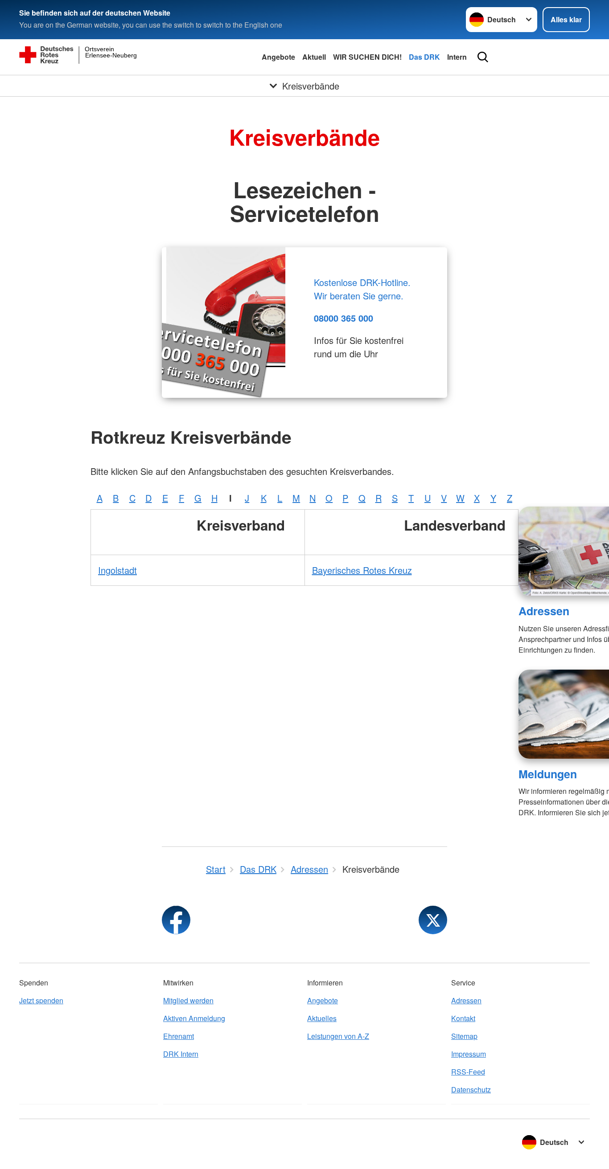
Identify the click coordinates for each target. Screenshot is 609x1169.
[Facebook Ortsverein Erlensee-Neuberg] (176, 920)
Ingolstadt (117, 570)
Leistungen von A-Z (338, 1036)
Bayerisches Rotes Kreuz (362, 570)
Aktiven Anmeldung (194, 1018)
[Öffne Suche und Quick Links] (483, 57)
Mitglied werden (188, 1000)
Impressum (468, 1054)
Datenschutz (471, 1089)
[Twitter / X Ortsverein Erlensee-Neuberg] (433, 920)
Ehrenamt (178, 1036)
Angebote (278, 57)
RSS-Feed (468, 1072)
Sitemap (464, 1036)
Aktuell (314, 57)
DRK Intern (180, 1054)
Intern (457, 57)
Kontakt (463, 1018)
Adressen (543, 611)
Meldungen (547, 774)
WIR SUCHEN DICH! (367, 57)
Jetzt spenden (41, 1000)
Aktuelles (322, 1018)
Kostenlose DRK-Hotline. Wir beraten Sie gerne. (362, 289)
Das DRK (424, 57)
